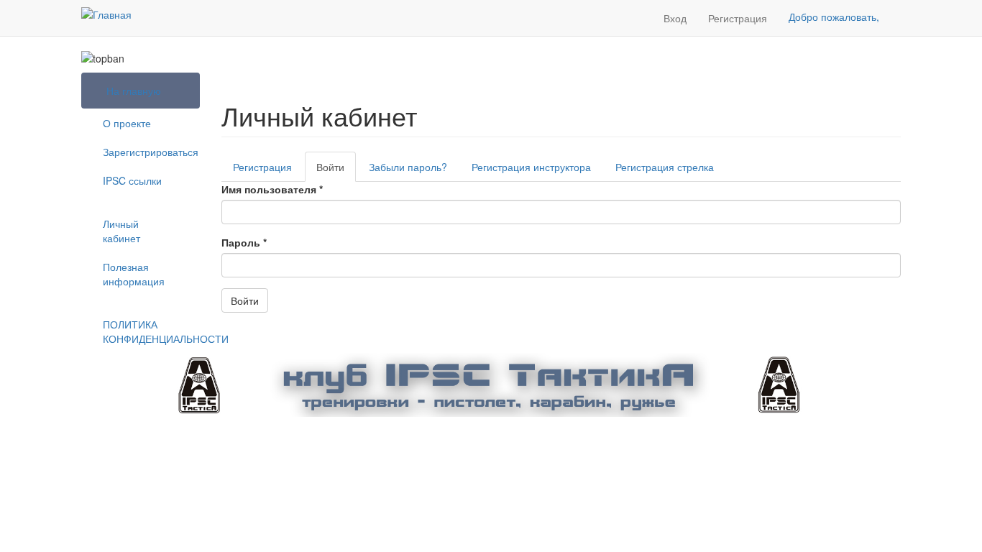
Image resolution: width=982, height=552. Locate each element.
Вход (675, 18)
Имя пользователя (272, 189)
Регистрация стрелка (664, 167)
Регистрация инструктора (531, 167)
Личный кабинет (121, 230)
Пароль (244, 242)
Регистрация (737, 18)
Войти (336, 171)
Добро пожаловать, (834, 16)
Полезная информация (134, 273)
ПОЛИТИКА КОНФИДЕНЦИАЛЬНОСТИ (146, 331)
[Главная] (106, 14)
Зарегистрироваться (146, 151)
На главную (133, 90)
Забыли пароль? (408, 167)
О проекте (127, 123)
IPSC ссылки (132, 180)
